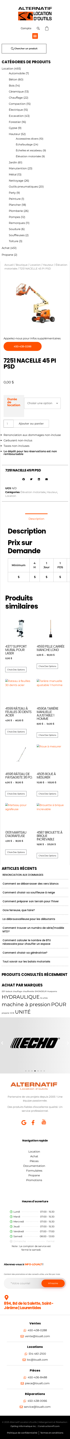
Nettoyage (16, 180)
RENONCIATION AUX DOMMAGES (23, 875)
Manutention (18, 168)
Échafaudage (24, 144)
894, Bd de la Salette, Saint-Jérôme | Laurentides (28, 1305)
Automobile (17, 73)
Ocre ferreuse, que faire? (19, 910)
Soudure (15, 229)
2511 (3, 991)
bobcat (9, 991)
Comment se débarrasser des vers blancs (31, 883)
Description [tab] (36, 518)
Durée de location (13, 402)
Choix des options (16, 669)
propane (5, 1013)
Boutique (22, 264)
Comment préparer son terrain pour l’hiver (31, 901)
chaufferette (28, 991)
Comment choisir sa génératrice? (25, 952)
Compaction (17, 103)
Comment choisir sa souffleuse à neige (29, 892)
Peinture (15, 198)
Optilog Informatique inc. (23, 1426)
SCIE (12, 1013)
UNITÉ (23, 1012)
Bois (12, 85)
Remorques (17, 223)
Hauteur (14, 134)
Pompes (14, 217)
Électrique (16, 109)
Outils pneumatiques (23, 186)
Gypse (13, 128)
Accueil (9, 264)
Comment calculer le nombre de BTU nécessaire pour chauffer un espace (27, 942)
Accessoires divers (27, 138)
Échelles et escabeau (29, 150)
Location (7, 68)
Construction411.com (49, 1426)
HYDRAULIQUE (21, 997)
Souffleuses (17, 235)
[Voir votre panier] (47, 28)
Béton (13, 79)
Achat (6, 248)
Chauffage (16, 97)
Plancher (15, 204)
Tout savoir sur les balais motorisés (26, 961)
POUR (58, 1004)
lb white (44, 998)
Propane (7, 254)
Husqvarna (52, 991)
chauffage (17, 991)
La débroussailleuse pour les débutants (29, 919)
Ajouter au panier (31, 423)
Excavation (16, 115)
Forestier (15, 122)
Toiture (13, 241)
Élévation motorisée (28, 156)
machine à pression (26, 1004)
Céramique (16, 91)
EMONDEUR (41, 991)
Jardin (13, 162)
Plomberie (16, 211)
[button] (35, 36)
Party (12, 192)
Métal (12, 174)
